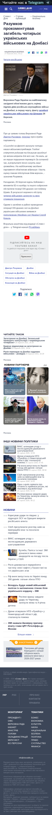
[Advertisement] (26, 126)
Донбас (30, 268)
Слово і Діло (7, 17)
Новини (9, 509)
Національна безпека (38, 17)
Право (34, 740)
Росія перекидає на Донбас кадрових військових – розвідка (23, 353)
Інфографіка (26, 642)
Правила (34, 703)
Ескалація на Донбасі (15, 283)
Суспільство (38, 743)
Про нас (35, 695)
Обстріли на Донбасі (15, 278)
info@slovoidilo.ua (26, 758)
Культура (36, 724)
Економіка (37, 721)
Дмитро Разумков (12, 137)
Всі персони (15, 743)
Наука (34, 727)
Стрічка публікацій (21, 17)
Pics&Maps (34, 227)
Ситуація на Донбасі (14, 273)
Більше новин (24, 634)
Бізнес (35, 718)
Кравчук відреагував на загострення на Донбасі (22, 347)
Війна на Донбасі (37, 273)
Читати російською (12, 60)
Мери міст (13, 740)
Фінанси (35, 746)
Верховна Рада (16, 724)
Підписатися (26, 257)
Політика (36, 737)
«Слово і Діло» (21, 679)
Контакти (34, 699)
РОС (46, 9)
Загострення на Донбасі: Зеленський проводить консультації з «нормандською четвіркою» (24, 340)
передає (26, 137)
